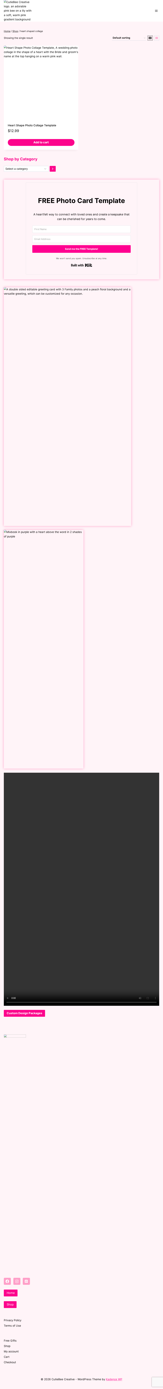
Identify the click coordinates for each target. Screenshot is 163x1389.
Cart (6, 1356)
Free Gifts (10, 1340)
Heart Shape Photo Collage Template (32, 125)
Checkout (10, 1362)
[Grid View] (150, 38)
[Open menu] (156, 10)
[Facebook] (7, 1281)
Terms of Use (12, 1325)
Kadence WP (114, 1379)
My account (11, 1351)
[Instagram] (16, 1281)
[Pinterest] (26, 1281)
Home (11, 1293)
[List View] (156, 38)
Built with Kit (81, 265)
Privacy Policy (12, 1320)
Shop (10, 1304)
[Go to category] (53, 169)
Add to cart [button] (41, 142)
